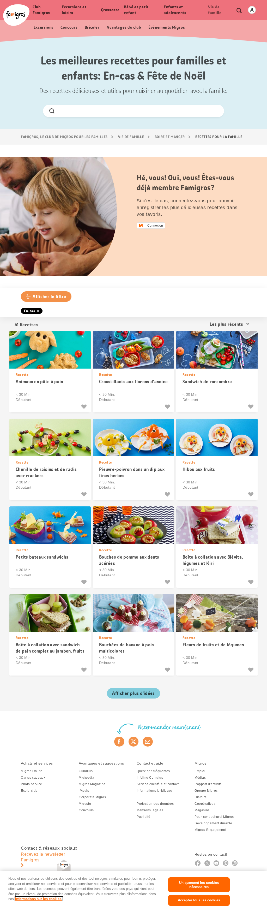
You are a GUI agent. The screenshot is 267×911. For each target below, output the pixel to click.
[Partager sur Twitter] (134, 742)
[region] (133, 891)
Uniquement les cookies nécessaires (199, 885)
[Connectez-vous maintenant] (252, 10)
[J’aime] (84, 407)
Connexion (155, 225)
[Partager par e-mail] (148, 742)
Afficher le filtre (49, 296)
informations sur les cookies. (38, 899)
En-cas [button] (29, 311)
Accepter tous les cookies (199, 900)
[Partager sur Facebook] (119, 742)
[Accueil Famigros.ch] (16, 15)
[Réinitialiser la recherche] (215, 111)
